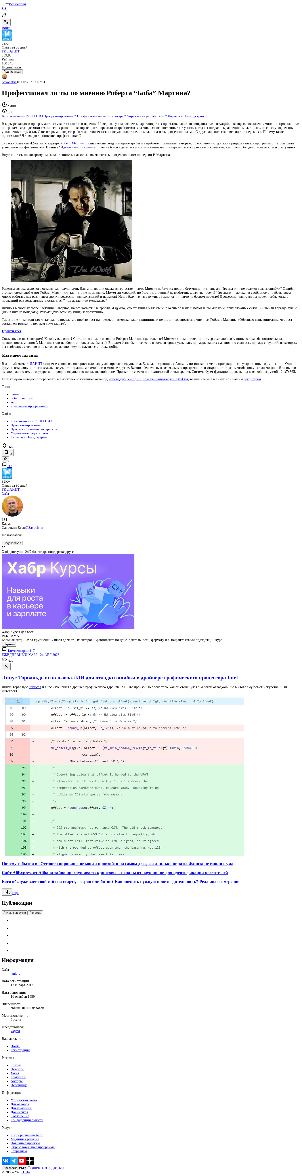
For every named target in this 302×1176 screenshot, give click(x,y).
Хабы (15, 1073)
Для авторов (20, 1104)
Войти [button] (6, 28)
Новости (17, 1069)
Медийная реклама (25, 1139)
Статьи (16, 1065)
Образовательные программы (33, 1147)
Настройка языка (15, 1168)
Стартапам (19, 1151)
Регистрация (20, 1050)
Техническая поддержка (46, 1168)
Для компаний (21, 1108)
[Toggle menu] (3, 5)
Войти (15, 1046)
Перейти (9, 644)
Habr (26, 1172)
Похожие (35, 912)
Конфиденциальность (27, 1120)
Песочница (19, 1085)
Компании (18, 1077)
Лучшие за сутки (15, 912)
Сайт (5, 493)
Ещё (15, 893)
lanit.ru (15, 973)
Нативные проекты (25, 1143)
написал (35, 687)
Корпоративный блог (27, 1135)
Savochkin (9, 82)
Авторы (17, 1081)
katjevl (15, 1031)
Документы (19, 1112)
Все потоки (17, 4)
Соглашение (20, 1116)
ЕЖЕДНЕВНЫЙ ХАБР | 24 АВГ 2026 (30, 655)
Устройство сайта (24, 1100)
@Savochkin (34, 527)
